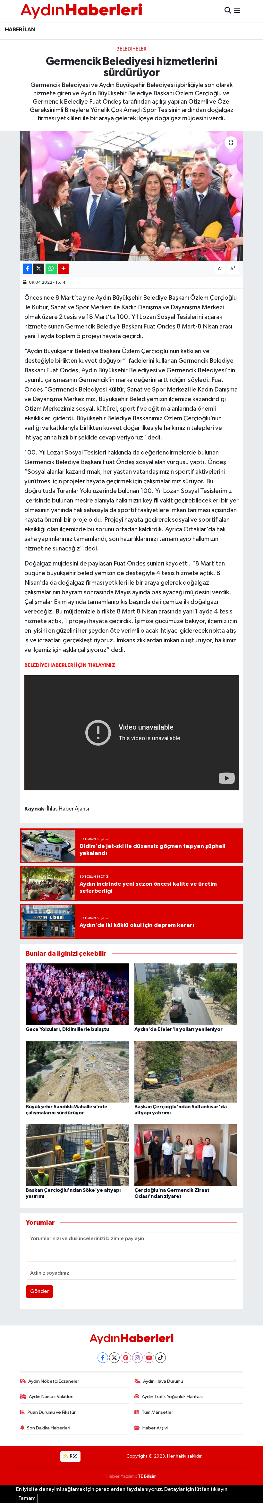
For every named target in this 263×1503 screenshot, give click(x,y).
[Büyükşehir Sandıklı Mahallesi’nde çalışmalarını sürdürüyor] (77, 1071)
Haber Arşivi (155, 1428)
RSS (73, 1456)
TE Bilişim (147, 1476)
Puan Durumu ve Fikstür (52, 1412)
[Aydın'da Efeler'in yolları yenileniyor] (186, 994)
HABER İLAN (20, 30)
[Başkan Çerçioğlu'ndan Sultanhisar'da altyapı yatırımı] (186, 1071)
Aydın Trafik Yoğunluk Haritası (172, 1396)
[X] (114, 1357)
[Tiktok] (160, 1357)
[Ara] (228, 10)
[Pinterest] (126, 1357)
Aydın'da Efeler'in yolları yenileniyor (178, 1029)
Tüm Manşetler (157, 1412)
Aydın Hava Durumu (163, 1381)
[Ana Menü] (237, 10)
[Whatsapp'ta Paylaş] (51, 269)
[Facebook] (103, 1357)
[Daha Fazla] (63, 269)
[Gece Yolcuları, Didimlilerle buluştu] (77, 994)
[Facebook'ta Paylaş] (27, 269)
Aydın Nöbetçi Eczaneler (53, 1381)
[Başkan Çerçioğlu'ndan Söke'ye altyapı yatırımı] (77, 1155)
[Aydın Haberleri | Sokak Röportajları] (81, 10)
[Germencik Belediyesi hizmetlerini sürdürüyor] (131, 196)
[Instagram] (137, 1357)
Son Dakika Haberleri (48, 1428)
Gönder (39, 1291)
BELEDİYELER (131, 49)
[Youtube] (149, 1357)
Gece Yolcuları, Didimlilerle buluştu (67, 1029)
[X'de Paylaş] (38, 269)
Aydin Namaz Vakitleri (51, 1396)
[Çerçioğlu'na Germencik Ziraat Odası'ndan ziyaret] (186, 1155)
